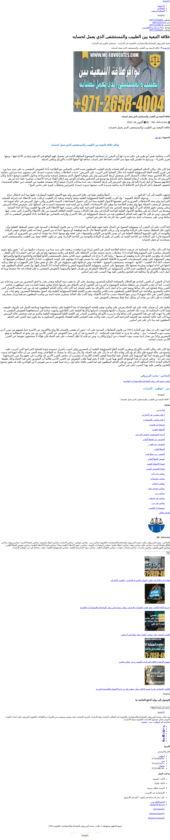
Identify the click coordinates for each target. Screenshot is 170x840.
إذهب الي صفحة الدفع (161, 708)
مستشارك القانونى (156, 508)
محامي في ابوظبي (156, 498)
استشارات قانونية (157, 425)
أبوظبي (157, 722)
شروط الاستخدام (157, 804)
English (74, 833)
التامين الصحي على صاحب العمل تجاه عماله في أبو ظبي (145, 635)
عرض (158, 137)
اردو (82, 833)
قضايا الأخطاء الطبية (156, 464)
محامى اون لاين (158, 474)
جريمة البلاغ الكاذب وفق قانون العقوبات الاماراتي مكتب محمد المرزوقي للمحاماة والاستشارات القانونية (125, 607)
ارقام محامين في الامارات (153, 415)
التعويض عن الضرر (156, 444)
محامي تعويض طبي (156, 488)
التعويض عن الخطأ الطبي (154, 439)
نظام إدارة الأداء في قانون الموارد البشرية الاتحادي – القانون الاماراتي (140, 580)
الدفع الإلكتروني (158, 802)
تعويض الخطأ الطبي (156, 459)
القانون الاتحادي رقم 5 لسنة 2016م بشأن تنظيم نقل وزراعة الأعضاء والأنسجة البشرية (133, 689)
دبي (150, 722)
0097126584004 (156, 20)
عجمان (144, 722)
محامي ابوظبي (158, 483)
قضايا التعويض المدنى (155, 469)
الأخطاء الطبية (158, 429)
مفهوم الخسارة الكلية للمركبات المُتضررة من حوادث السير (144, 662)
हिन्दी (97, 833)
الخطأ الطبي (159, 449)
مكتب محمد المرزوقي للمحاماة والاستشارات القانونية (146, 381)
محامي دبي (160, 493)
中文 (90, 833)
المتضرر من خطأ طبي (155, 454)
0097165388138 (156, 25)
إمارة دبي (160, 410)
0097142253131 (159, 22)
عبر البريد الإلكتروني (151, 27)
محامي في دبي (158, 503)
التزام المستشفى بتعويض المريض (150, 434)
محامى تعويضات (157, 479)
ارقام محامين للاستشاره (154, 420)
